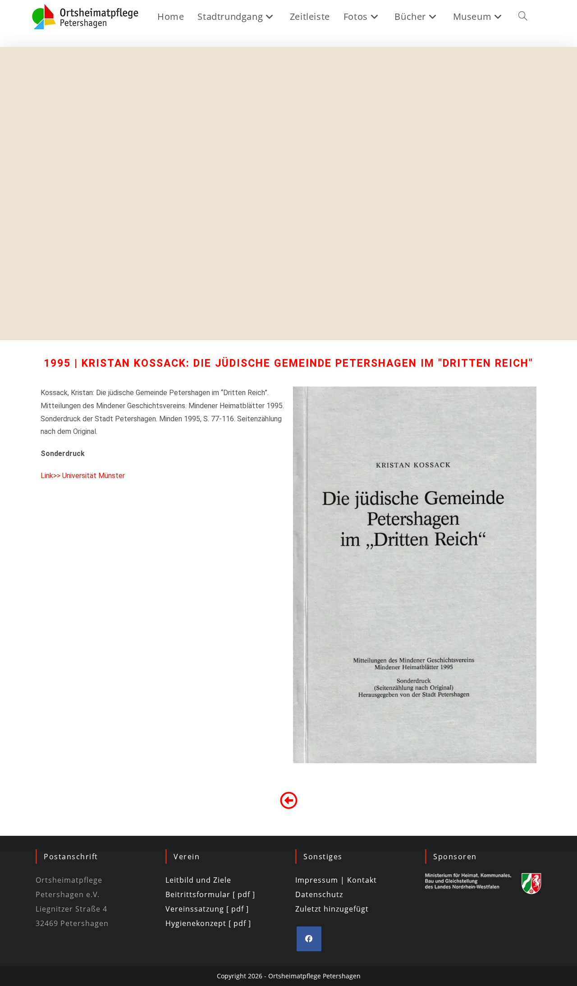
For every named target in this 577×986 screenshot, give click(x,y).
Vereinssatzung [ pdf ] (207, 909)
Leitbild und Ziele (198, 880)
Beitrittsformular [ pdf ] (210, 894)
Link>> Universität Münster (83, 475)
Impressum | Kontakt (336, 880)
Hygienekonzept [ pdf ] (208, 923)
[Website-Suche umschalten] (523, 16)
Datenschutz (319, 894)
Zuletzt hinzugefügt (332, 909)
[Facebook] (309, 938)
